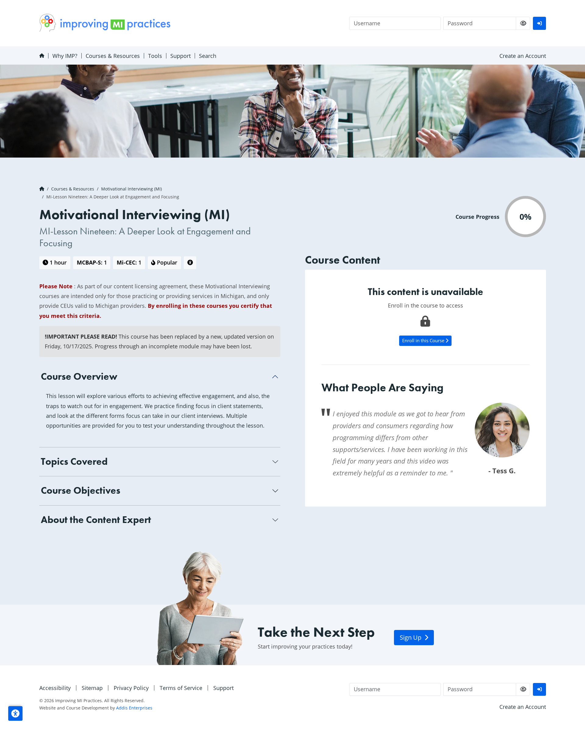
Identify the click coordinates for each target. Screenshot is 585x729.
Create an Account (522, 55)
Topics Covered (74, 461)
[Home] (41, 56)
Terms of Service (181, 688)
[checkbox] (523, 23)
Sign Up (411, 637)
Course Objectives (80, 490)
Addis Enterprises (134, 708)
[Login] (539, 23)
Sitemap (92, 688)
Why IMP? (64, 55)
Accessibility (55, 688)
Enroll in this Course (423, 340)
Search (207, 55)
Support (180, 55)
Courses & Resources (113, 55)
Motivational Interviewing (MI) (131, 189)
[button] (15, 713)
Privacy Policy (131, 688)
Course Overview (79, 376)
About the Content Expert (96, 520)
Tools (155, 55)
